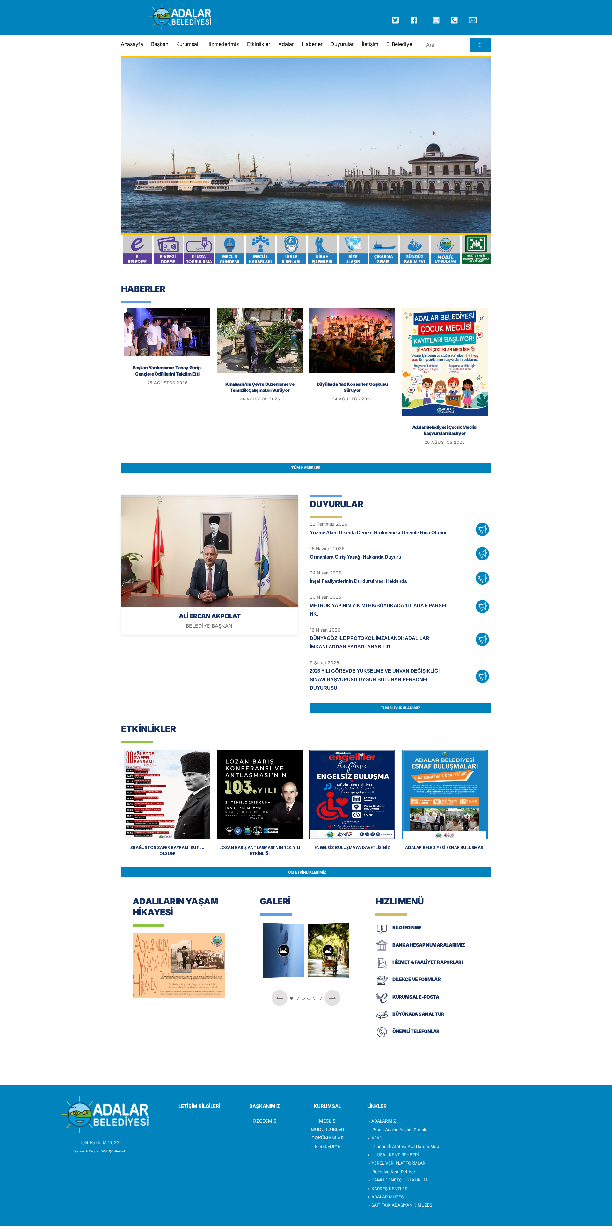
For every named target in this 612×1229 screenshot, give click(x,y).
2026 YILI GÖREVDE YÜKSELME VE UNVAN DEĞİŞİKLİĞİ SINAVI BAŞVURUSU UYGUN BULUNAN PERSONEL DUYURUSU (375, 679)
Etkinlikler (258, 44)
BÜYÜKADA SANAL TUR (418, 1014)
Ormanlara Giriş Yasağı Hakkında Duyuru (355, 557)
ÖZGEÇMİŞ (264, 1120)
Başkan (159, 44)
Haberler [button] (312, 44)
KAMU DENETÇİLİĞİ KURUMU (401, 1179)
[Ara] (480, 45)
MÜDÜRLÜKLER (327, 1129)
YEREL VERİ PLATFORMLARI (398, 1163)
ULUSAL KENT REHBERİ (395, 1154)
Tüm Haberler (306, 467)
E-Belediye (399, 44)
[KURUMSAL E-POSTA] (381, 1002)
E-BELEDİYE (327, 1146)
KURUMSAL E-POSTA (415, 996)
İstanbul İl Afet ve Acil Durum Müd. (406, 1146)
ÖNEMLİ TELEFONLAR (416, 1031)
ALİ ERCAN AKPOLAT (209, 616)
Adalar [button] (286, 44)
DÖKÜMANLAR (327, 1137)
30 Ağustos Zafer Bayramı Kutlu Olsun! (167, 851)
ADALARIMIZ (383, 1120)
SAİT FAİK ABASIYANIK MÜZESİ (402, 1205)
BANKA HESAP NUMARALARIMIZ (428, 944)
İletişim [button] (370, 44)
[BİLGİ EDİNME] (381, 933)
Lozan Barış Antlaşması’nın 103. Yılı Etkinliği (259, 851)
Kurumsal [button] (187, 44)
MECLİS (327, 1120)
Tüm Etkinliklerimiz (306, 872)
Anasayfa (132, 44)
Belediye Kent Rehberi (394, 1171)
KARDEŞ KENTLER (389, 1188)
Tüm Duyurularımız (400, 708)
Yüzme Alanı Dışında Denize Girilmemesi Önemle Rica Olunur (378, 532)
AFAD (376, 1137)
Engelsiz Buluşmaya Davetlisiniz (352, 847)
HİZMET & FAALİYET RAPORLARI (427, 962)
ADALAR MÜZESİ (387, 1196)
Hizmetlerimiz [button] (222, 44)
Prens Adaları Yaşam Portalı (399, 1129)
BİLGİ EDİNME (407, 927)
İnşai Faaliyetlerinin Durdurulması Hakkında (358, 581)
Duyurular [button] (342, 44)
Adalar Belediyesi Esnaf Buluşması (444, 847)
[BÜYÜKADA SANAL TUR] (381, 1020)
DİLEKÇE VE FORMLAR (416, 979)
